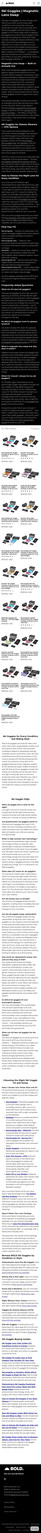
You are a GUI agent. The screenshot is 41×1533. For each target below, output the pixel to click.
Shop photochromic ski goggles (15, 1273)
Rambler (24, 143)
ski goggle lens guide (27, 199)
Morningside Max (8, 143)
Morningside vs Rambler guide (18, 218)
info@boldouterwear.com (19, 1495)
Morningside (27, 141)
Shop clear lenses (29, 1306)
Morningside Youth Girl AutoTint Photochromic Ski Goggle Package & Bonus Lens (30, 686)
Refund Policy (9, 1507)
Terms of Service (10, 1511)
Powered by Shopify (23, 1524)
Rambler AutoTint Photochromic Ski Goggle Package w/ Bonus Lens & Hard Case (10, 654)
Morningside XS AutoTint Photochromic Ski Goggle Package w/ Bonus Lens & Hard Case (10, 686)
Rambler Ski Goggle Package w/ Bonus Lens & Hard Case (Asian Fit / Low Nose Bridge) (10, 586)
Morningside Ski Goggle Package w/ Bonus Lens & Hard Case (10, 454)
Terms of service (21, 1527)
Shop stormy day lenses (22, 1284)
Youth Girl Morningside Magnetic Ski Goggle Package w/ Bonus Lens (29, 487)
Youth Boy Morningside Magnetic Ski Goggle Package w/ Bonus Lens (9, 487)
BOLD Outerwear (11, 1524)
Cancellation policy (28, 1530)
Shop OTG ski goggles (11, 1320)
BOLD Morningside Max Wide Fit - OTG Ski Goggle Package (10, 619)
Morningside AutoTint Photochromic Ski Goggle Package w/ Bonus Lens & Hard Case (29, 620)
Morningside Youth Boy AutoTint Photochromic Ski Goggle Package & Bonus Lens (10, 717)
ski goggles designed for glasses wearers (18, 162)
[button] (2, 3)
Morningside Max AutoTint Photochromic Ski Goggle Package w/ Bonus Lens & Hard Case (29, 654)
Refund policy (35, 1524)
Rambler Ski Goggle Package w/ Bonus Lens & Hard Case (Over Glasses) (29, 519)
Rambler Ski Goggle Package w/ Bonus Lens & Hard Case (29, 454)
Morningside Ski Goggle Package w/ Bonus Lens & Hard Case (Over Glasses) (10, 519)
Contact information (15, 1530)
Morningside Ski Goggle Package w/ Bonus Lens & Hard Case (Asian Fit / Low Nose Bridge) (29, 553)
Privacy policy (10, 1527)
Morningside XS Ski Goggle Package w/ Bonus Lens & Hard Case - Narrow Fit (10, 552)
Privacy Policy (9, 1502)
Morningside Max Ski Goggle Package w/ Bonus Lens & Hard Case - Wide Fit (30, 585)
